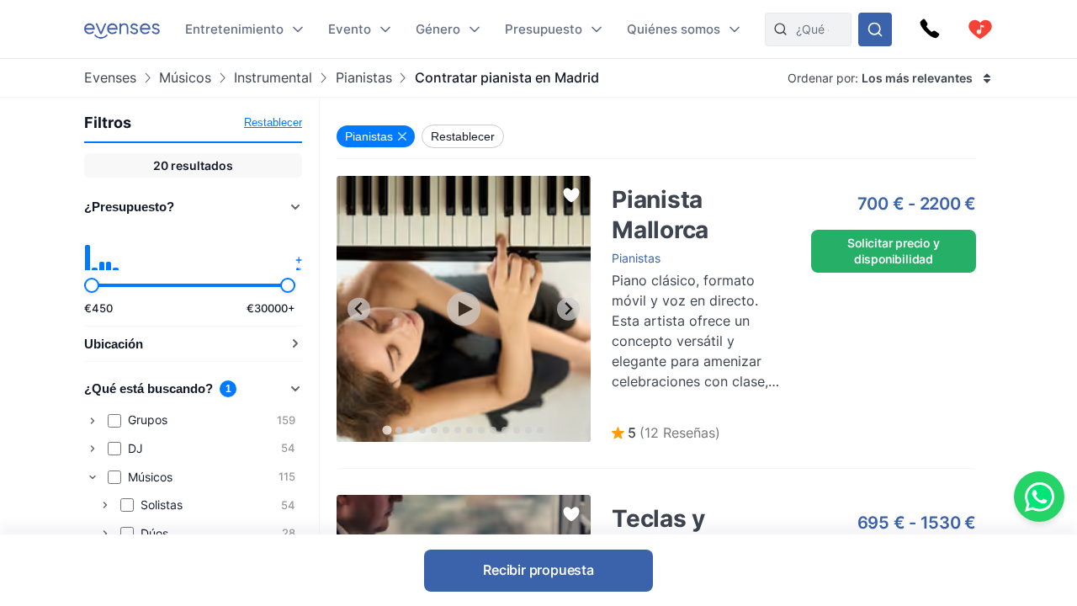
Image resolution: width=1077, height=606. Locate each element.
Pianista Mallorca (641, 184)
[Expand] (92, 420)
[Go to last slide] (359, 309)
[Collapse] (92, 477)
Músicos (185, 78)
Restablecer (273, 122)
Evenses (110, 78)
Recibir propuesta (538, 569)
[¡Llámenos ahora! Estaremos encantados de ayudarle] (929, 29)
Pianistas (363, 78)
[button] (666, 433)
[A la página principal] (122, 29)
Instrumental (273, 78)
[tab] (386, 429)
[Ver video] (463, 309)
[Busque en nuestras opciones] (875, 29)
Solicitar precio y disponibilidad (893, 250)
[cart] (980, 29)
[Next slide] (568, 309)
